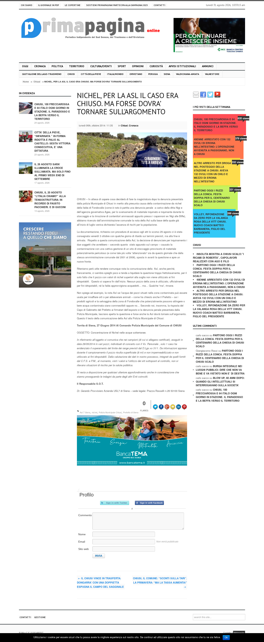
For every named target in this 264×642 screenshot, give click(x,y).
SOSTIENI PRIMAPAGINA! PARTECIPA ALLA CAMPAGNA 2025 (117, 5)
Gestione (40, 617)
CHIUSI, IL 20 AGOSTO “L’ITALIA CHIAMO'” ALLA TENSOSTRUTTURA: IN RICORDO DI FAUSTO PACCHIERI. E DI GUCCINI (50, 200)
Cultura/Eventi (101, 66)
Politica (57, 66)
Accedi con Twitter (114, 503)
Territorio (76, 66)
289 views (233, 213)
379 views (241, 138)
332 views (238, 162)
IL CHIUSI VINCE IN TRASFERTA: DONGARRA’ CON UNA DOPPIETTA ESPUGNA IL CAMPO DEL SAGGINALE (100, 582)
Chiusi (71, 74)
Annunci (207, 66)
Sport (122, 66)
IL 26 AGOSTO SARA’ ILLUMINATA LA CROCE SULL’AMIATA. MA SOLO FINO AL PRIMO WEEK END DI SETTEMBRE (52, 171)
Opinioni (138, 66)
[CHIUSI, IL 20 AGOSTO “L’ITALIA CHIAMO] (25, 196)
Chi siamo (26, 5)
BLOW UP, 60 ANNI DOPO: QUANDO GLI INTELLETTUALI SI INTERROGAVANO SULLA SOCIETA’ (220, 381)
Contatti (159, 5)
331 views (235, 189)
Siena (167, 74)
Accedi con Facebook (149, 503)
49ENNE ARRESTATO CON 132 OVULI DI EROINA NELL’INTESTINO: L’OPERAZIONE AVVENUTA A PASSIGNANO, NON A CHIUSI (214, 146)
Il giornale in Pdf (48, 5)
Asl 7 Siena (85, 412)
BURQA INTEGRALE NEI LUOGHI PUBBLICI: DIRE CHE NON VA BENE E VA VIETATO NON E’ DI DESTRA (220, 369)
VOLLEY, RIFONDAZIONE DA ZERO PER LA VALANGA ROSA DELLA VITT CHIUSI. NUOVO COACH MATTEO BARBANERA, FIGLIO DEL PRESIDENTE (211, 223)
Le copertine (72, 5)
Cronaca (40, 66)
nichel (94, 412)
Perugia (153, 74)
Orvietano (135, 74)
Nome (82, 534)
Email (81, 541)
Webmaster (239, 632)
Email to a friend (173, 404)
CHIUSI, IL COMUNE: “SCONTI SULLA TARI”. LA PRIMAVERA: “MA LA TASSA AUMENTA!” (160, 582)
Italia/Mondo (115, 74)
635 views (243, 118)
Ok (226, 637)
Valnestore (212, 74)
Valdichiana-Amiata (187, 74)
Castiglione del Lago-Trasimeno (41, 74)
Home (26, 81)
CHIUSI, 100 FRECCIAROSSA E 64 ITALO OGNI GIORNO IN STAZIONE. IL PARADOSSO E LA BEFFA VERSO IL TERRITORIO (52, 111)
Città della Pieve (91, 74)
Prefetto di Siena (130, 412)
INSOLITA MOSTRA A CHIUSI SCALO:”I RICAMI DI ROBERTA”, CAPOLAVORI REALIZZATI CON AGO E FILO (218, 257)
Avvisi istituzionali (182, 66)
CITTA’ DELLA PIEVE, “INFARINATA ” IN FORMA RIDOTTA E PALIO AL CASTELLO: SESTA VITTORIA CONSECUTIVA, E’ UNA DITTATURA (52, 141)
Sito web (83, 549)
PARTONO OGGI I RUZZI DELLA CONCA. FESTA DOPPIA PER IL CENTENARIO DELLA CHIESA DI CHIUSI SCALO (212, 198)
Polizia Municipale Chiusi (110, 412)
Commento (85, 515)
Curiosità (156, 66)
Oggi (25, 66)
